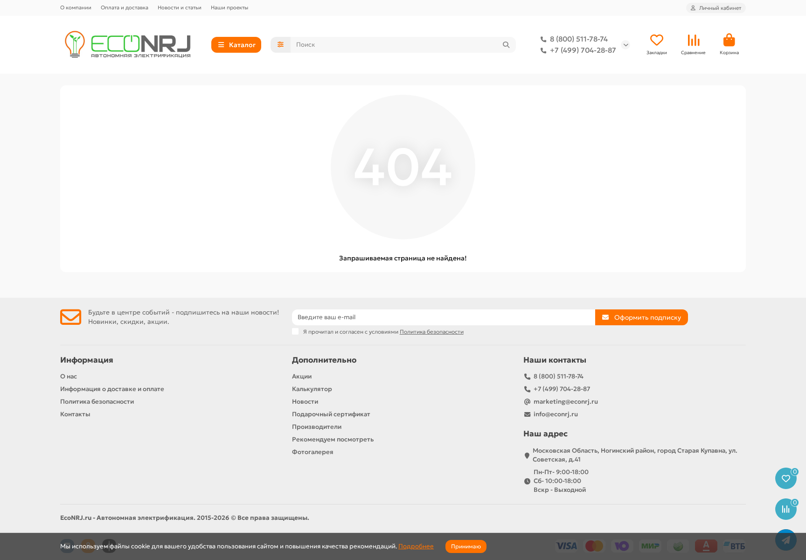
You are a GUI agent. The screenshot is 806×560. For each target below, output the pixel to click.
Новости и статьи (180, 7)
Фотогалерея (313, 452)
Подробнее (416, 546)
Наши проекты (229, 7)
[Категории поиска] (281, 45)
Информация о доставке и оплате (112, 389)
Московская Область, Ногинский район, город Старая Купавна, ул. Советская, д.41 (635, 455)
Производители (316, 427)
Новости (305, 402)
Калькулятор (312, 389)
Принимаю (466, 546)
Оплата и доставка (124, 7)
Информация (86, 360)
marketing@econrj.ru (566, 402)
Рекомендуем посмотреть (333, 439)
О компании (75, 7)
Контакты (75, 414)
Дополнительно (324, 360)
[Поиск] (506, 44)
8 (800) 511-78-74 (579, 39)
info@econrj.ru (556, 414)
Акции (302, 376)
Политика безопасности (97, 402)
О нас (68, 376)
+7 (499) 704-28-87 (583, 50)
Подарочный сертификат (331, 414)
